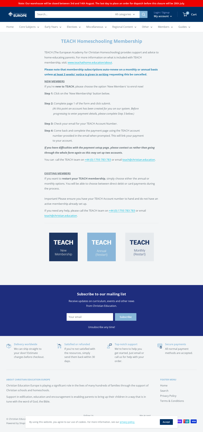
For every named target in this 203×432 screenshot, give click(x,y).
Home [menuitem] (10, 27)
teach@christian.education (138, 159)
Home (163, 385)
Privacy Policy (168, 396)
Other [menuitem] (145, 27)
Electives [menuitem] (72, 27)
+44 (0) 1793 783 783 (98, 159)
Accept (166, 421)
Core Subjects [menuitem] (27, 27)
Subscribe (126, 317)
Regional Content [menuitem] (122, 27)
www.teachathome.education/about (90, 62)
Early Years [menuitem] (51, 27)
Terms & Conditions (172, 401)
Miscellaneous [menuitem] (94, 27)
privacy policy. (127, 421)
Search (164, 390)
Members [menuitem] (163, 27)
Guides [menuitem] (182, 27)
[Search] (143, 14)
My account (161, 16)
